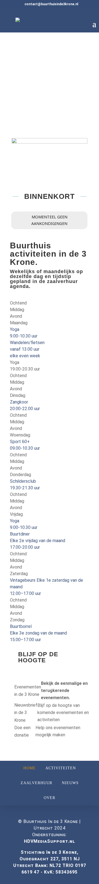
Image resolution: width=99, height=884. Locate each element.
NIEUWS (70, 783)
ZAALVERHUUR (36, 783)
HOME (29, 768)
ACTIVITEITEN (60, 768)
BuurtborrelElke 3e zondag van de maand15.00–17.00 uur (38, 633)
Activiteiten (32, 123)
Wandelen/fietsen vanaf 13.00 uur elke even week (27, 349)
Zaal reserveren (37, 103)
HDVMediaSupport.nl (49, 841)
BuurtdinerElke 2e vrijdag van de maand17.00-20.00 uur (37, 540)
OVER (49, 798)
